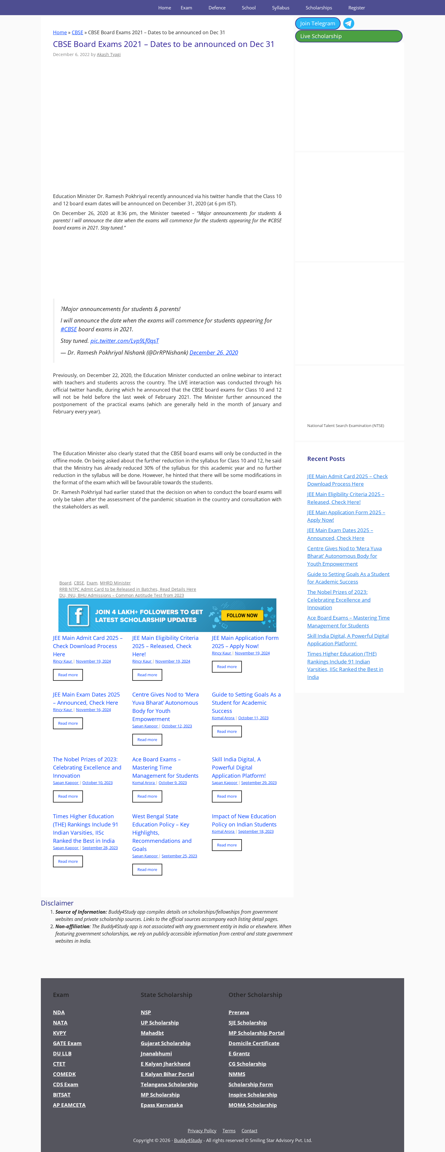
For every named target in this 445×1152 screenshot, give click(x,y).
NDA (59, 1012)
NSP (146, 1012)
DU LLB (62, 1053)
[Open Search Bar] (384, 7)
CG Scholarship (247, 1063)
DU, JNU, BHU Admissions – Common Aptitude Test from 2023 (121, 595)
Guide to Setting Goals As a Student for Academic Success (246, 702)
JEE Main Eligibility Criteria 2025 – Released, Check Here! (165, 646)
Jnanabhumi (156, 1053)
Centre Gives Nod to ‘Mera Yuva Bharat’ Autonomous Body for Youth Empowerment (344, 556)
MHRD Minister (115, 583)
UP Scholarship (160, 1022)
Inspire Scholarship (253, 1094)
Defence (217, 8)
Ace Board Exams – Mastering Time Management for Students (165, 767)
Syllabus (280, 8)
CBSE (77, 32)
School (249, 8)
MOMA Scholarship (253, 1104)
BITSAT (62, 1094)
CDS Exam (65, 1084)
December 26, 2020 (214, 352)
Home (164, 8)
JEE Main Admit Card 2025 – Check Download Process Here (88, 646)
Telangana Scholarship (169, 1084)
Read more (68, 674)
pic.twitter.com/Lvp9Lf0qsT (125, 340)
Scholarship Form (251, 1084)
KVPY (59, 1032)
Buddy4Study (188, 1140)
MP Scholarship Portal (257, 1032)
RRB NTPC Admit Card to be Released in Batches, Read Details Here (127, 589)
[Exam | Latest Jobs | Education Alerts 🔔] (70, 7)
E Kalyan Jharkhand (165, 1063)
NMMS (237, 1074)
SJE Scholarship (248, 1022)
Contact (249, 1130)
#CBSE (69, 329)
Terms (229, 1130)
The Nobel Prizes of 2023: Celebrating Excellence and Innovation (87, 767)
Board (65, 583)
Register (356, 8)
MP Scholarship (160, 1094)
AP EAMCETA (69, 1104)
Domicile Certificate (254, 1043)
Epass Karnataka (162, 1104)
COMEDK (64, 1074)
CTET (59, 1063)
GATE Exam (67, 1043)
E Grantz (239, 1053)
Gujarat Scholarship (166, 1043)
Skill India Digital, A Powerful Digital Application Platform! (239, 767)
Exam (186, 8)
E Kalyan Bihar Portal (167, 1074)
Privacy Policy (202, 1130)
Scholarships (319, 8)
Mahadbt (152, 1032)
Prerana (239, 1012)
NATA (60, 1022)
